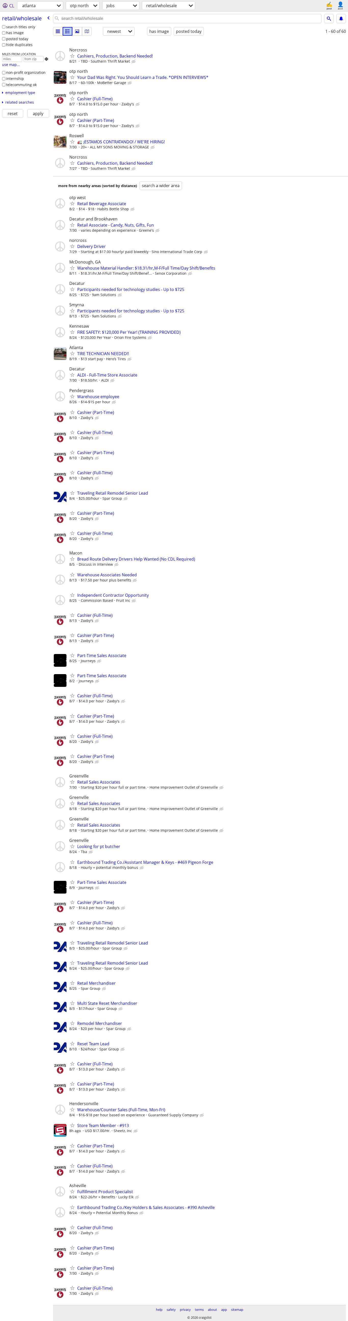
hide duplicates (19, 44)
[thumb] (67, 31)
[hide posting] (134, 62)
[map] (87, 31)
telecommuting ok (21, 84)
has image (15, 32)
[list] (58, 31)
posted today (17, 38)
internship (15, 78)
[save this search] (341, 18)
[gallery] (77, 31)
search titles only (20, 26)
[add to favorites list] (72, 56)
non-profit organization (26, 72)
